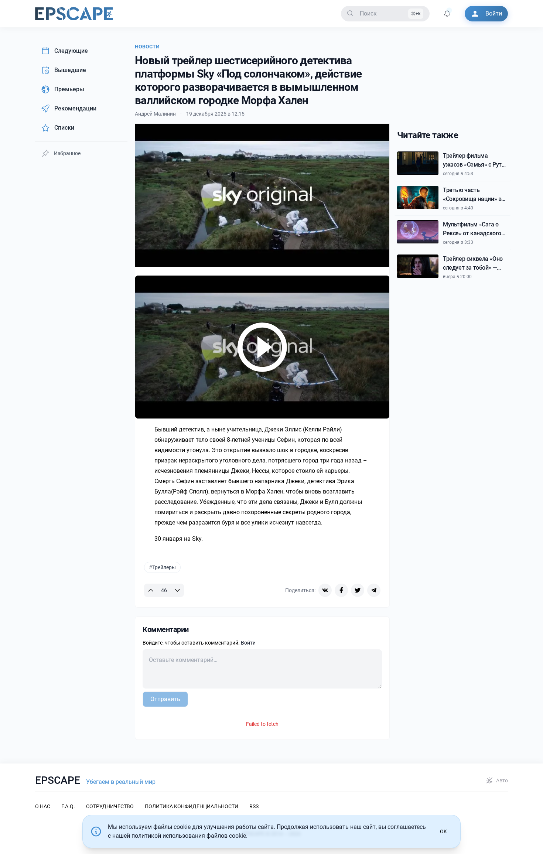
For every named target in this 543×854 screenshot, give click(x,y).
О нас (42, 806)
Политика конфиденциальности (191, 806)
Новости (147, 46)
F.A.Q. (68, 806)
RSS (254, 806)
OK (443, 831)
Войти (248, 643)
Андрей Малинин (155, 114)
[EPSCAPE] (74, 14)
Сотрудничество (110, 806)
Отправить (165, 699)
